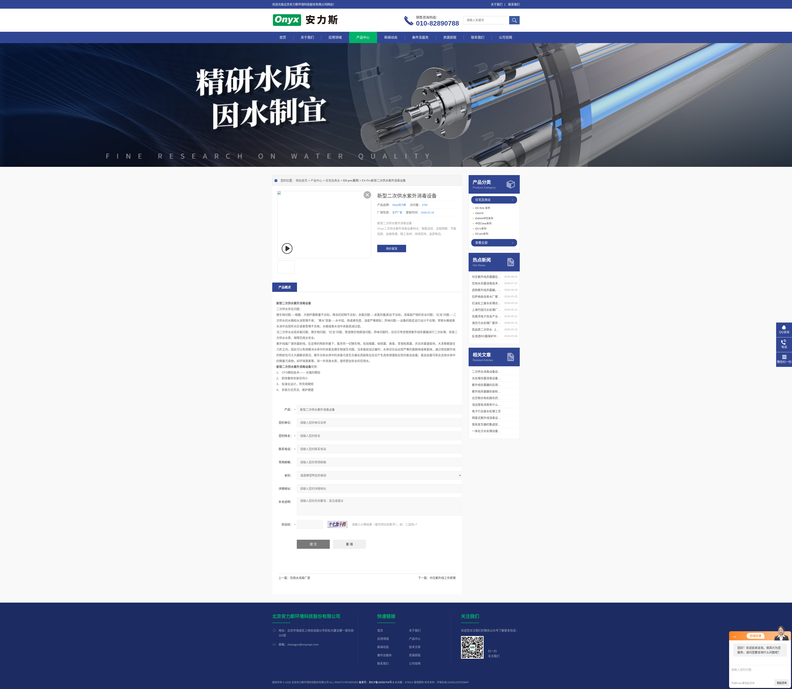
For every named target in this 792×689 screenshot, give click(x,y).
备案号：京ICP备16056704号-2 (376, 682)
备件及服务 (420, 37)
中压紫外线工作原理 (443, 577)
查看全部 (481, 242)
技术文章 (415, 647)
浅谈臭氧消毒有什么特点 (488, 404)
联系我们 (514, 4)
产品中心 (363, 37)
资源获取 (449, 37)
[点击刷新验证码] (337, 524)
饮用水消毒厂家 (300, 577)
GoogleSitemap (458, 682)
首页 (282, 37)
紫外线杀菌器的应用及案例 (489, 384)
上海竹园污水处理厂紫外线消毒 (492, 309)
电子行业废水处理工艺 (486, 411)
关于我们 (496, 4)
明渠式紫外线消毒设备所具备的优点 (495, 417)
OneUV (479, 213)
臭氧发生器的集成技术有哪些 (490, 424)
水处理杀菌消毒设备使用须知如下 (493, 378)
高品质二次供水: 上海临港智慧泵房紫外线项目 (501, 329)
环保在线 (442, 682)
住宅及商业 (483, 199)
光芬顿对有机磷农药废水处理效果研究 (496, 398)
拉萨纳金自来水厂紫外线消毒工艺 (493, 296)
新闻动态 (390, 37)
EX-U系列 (480, 228)
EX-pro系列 (481, 233)
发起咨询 (782, 683)
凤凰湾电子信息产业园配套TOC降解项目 (498, 316)
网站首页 (301, 180)
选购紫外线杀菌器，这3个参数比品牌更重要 (500, 290)
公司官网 (505, 37)
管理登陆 (419, 682)
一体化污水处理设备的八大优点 (492, 431)
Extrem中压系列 (484, 218)
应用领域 (335, 37)
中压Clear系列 (483, 223)
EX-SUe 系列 (482, 208)
